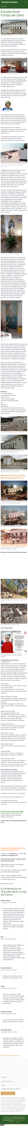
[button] (26, 2)
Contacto (17, 1122)
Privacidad (11, 1122)
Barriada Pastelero (9, 2)
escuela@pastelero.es (18, 797)
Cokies (22, 1120)
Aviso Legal (17, 1120)
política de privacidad (14, 1089)
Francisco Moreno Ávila (14, 471)
